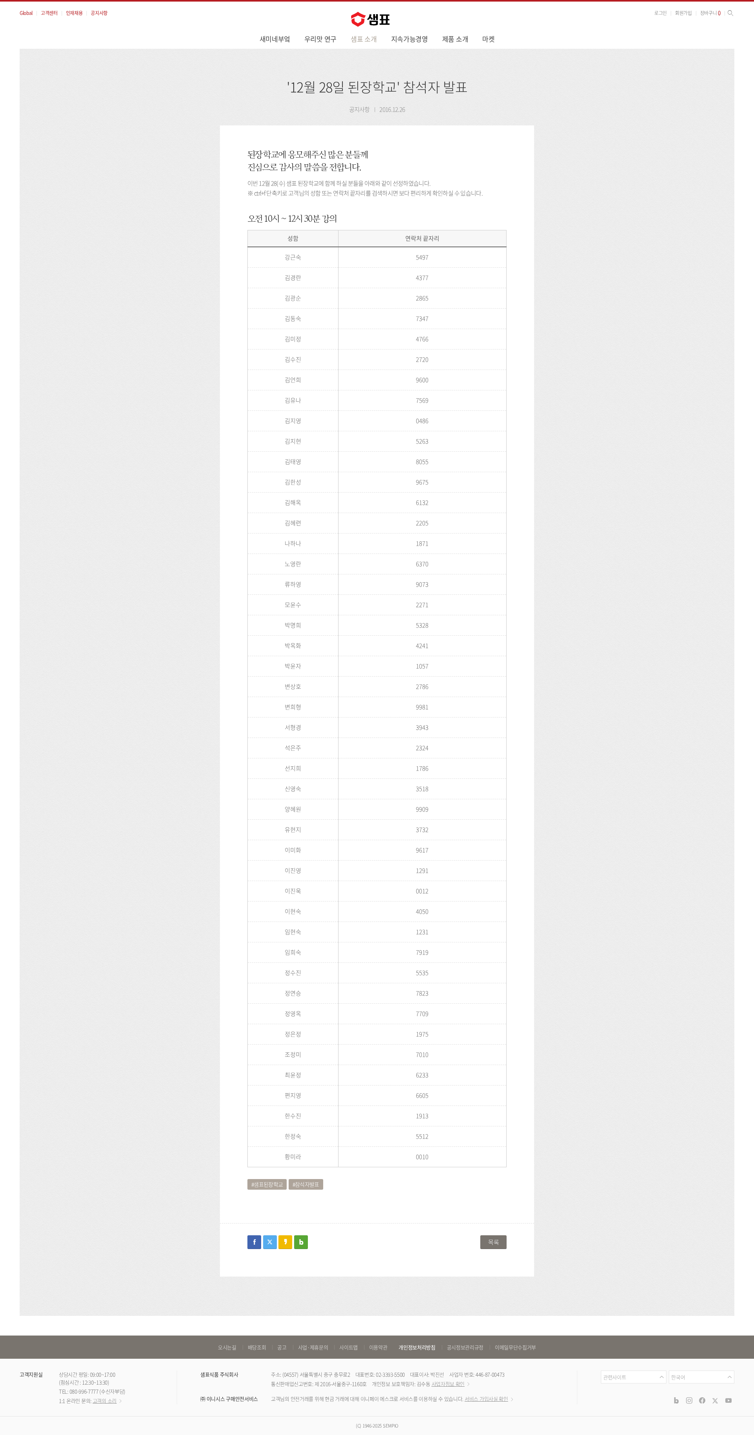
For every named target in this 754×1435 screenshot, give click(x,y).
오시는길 (227, 1347)
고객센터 (49, 13)
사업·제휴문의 (313, 1347)
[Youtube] (728, 1400)
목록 (493, 1242)
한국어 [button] (678, 1377)
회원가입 (683, 13)
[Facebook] (702, 1400)
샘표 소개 (364, 39)
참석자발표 (307, 1184)
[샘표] (370, 19)
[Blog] (676, 1400)
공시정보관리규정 (465, 1347)
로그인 (660, 13)
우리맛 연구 (320, 39)
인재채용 (74, 13)
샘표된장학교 (268, 1184)
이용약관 (378, 1347)
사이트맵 (348, 1347)
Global (26, 13)
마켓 (488, 39)
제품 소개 (455, 39)
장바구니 (710, 13)
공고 (281, 1347)
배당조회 (257, 1347)
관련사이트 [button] (614, 1377)
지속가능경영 (409, 39)
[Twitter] (715, 1400)
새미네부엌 (275, 39)
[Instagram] (689, 1400)
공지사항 (99, 13)
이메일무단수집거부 (515, 1347)
